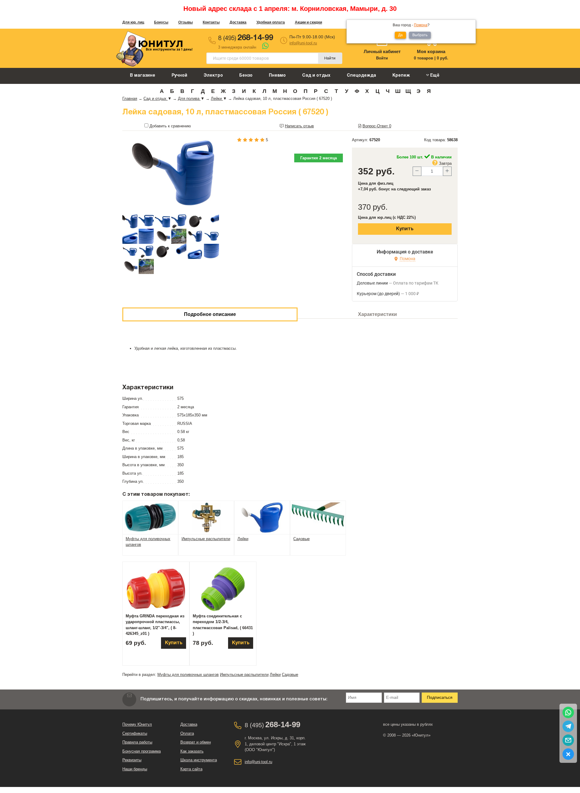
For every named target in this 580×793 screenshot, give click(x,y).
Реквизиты (131, 760)
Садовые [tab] (301, 539)
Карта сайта (191, 769)
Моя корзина (431, 51)
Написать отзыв (299, 126)
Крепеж (401, 76)
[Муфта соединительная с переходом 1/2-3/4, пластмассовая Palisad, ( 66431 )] (223, 589)
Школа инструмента (198, 760)
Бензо (246, 76)
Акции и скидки (308, 22)
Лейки (275, 674)
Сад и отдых (316, 76)
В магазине (142, 76)
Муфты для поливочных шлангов (188, 674)
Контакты (211, 22)
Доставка (238, 22)
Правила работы (137, 742)
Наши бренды (134, 769)
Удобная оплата (270, 22)
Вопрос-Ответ (376, 126)
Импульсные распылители (244, 674)
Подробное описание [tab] (210, 314)
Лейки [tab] (242, 539)
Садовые (290, 674)
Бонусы (161, 22)
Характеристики (377, 314)
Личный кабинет (382, 51)
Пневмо (277, 76)
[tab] (150, 517)
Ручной (179, 76)
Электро (213, 76)
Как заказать (192, 751)
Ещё (434, 76)
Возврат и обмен (195, 742)
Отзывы (185, 22)
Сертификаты (134, 733)
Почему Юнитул (137, 724)
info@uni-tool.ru (303, 43)
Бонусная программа (141, 751)
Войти (382, 58)
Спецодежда (361, 76)
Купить (405, 229)
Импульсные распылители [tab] (206, 539)
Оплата (187, 733)
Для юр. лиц (133, 22)
